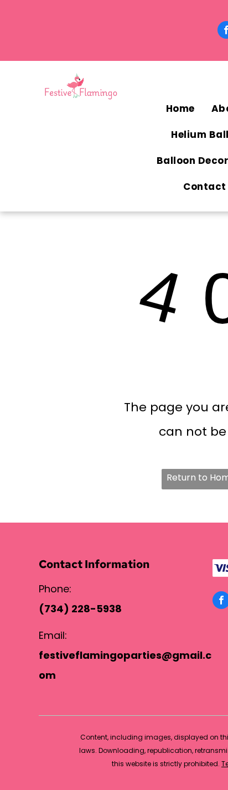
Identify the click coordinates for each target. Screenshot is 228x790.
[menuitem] (180, 109)
